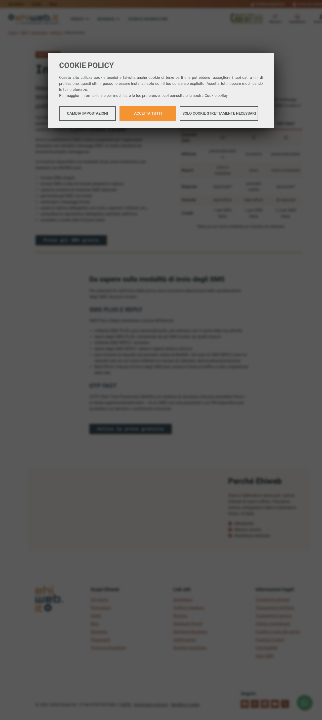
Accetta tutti (148, 113)
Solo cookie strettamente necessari (219, 113)
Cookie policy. (216, 95)
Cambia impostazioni (87, 113)
